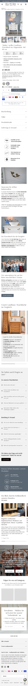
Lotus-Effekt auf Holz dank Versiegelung (13, 64)
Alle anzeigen (4, 500)
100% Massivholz (5, 1)
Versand (11, 682)
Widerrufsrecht (16, 682)
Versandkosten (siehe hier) (7, 76)
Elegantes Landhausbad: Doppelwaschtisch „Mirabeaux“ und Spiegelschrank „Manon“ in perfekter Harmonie (12, 521)
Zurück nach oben (14, 636)
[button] (25, 4)
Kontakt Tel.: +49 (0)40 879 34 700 (18, 1)
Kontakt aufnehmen (7, 295)
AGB (2, 682)
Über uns (19, 571)
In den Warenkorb (18, 90)
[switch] (25, 683)
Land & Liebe (6, 680)
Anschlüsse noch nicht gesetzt (14, 204)
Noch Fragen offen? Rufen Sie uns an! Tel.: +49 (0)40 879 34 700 (14, 103)
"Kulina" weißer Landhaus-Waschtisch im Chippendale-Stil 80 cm (12, 9)
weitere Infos (16, 87)
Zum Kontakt (6, 459)
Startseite (3, 8)
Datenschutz (6, 682)
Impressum (22, 682)
